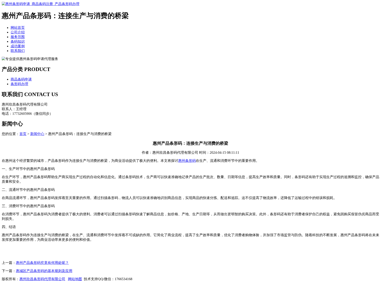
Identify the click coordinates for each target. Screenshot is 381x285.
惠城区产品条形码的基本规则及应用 (44, 271)
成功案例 (18, 46)
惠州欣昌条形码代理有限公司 (42, 279)
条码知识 (18, 41)
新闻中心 (37, 134)
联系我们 (18, 51)
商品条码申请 (21, 79)
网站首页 (18, 27)
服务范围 (18, 37)
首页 (22, 134)
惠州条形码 (187, 161)
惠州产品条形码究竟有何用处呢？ (42, 263)
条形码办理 (19, 84)
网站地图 (75, 279)
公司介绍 (18, 32)
